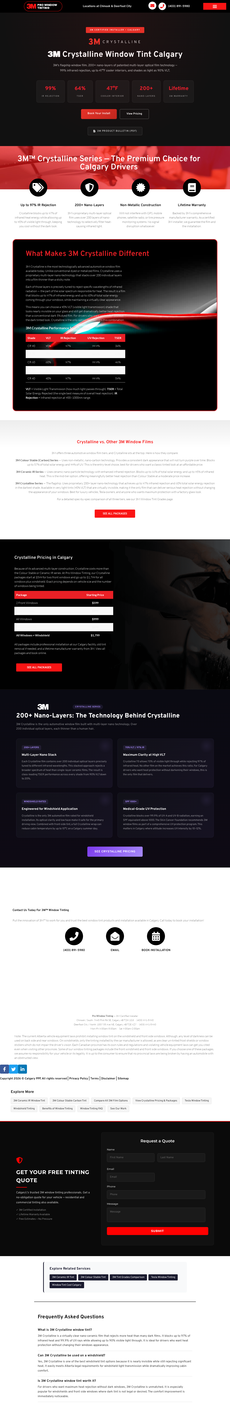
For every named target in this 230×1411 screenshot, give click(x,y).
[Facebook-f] (4, 1069)
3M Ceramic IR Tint (63, 1277)
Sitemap (123, 1078)
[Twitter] (13, 1069)
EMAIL (115, 950)
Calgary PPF (33, 1078)
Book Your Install (99, 113)
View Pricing (134, 114)
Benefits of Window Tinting (57, 1108)
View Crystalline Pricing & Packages (156, 1100)
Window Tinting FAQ (91, 1108)
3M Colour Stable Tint (93, 1277)
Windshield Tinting (24, 1108)
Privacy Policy (78, 1078)
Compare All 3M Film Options (111, 1100)
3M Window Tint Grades (151, 499)
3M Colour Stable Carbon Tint (69, 1100)
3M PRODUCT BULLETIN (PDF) (117, 131)
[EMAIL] (115, 936)
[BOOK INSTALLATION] (156, 936)
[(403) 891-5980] (162, 6)
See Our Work (118, 1108)
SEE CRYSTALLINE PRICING (115, 851)
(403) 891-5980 (179, 6)
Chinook (105, 6)
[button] (214, 6)
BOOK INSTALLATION (156, 950)
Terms (94, 1078)
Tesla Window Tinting (197, 1100)
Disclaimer (108, 1078)
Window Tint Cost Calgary (66, 1285)
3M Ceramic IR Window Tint (29, 1100)
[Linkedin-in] (22, 1069)
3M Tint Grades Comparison (128, 1277)
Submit (157, 1231)
